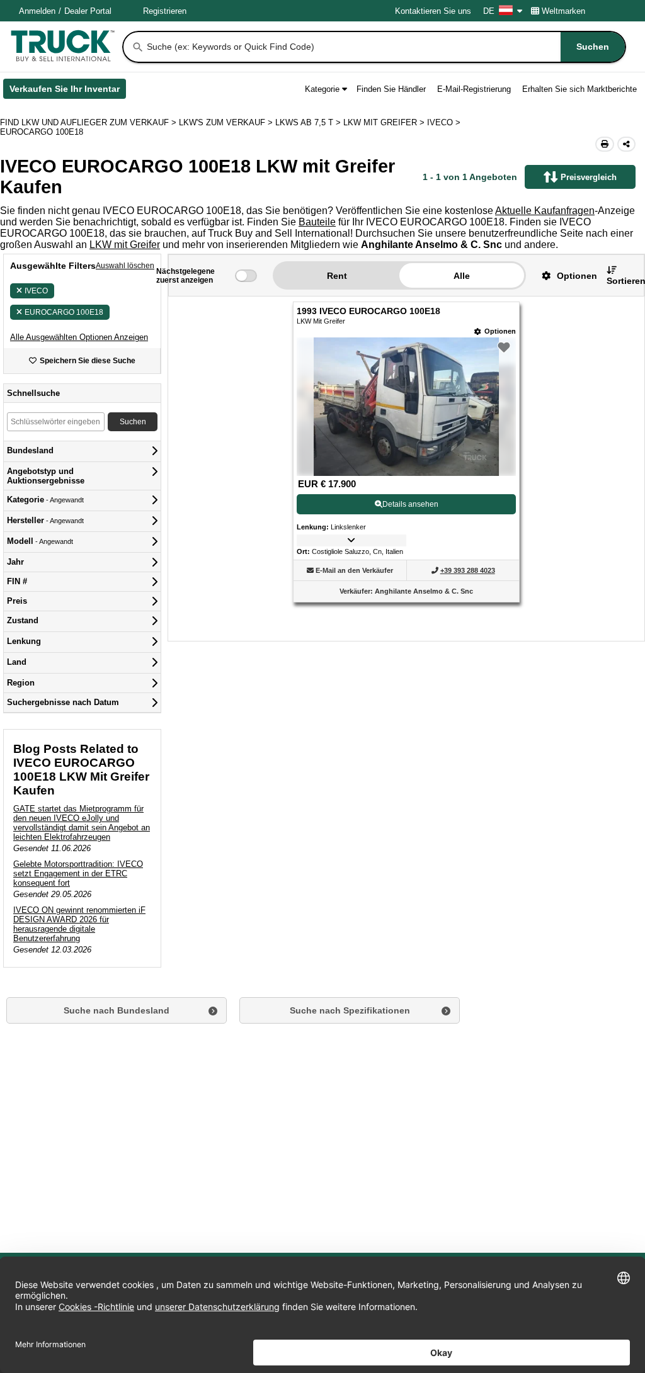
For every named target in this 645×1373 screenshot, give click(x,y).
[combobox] (384, 47)
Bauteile (317, 222)
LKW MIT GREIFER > (385, 122)
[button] (79, 337)
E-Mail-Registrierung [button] (474, 89)
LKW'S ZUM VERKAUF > (227, 122)
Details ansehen (410, 504)
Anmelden (37, 11)
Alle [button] (462, 276)
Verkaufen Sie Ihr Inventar (67, 91)
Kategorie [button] (322, 89)
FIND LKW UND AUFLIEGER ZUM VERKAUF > (89, 122)
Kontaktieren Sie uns (433, 11)
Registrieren (164, 11)
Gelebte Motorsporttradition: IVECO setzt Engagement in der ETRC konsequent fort (78, 873)
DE (488, 11)
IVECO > (445, 122)
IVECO (36, 290)
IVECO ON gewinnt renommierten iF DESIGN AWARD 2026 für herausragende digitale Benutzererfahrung (79, 924)
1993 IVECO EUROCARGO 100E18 (368, 311)
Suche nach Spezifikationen (350, 1010)
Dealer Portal (87, 11)
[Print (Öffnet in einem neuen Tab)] (604, 144)
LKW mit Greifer (124, 244)
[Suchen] (137, 47)
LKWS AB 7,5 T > (309, 122)
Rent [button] (337, 276)
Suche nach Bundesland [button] (116, 1010)
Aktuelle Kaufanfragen (545, 210)
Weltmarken (563, 11)
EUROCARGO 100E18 (64, 312)
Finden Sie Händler (391, 89)
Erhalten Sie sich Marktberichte (579, 89)
